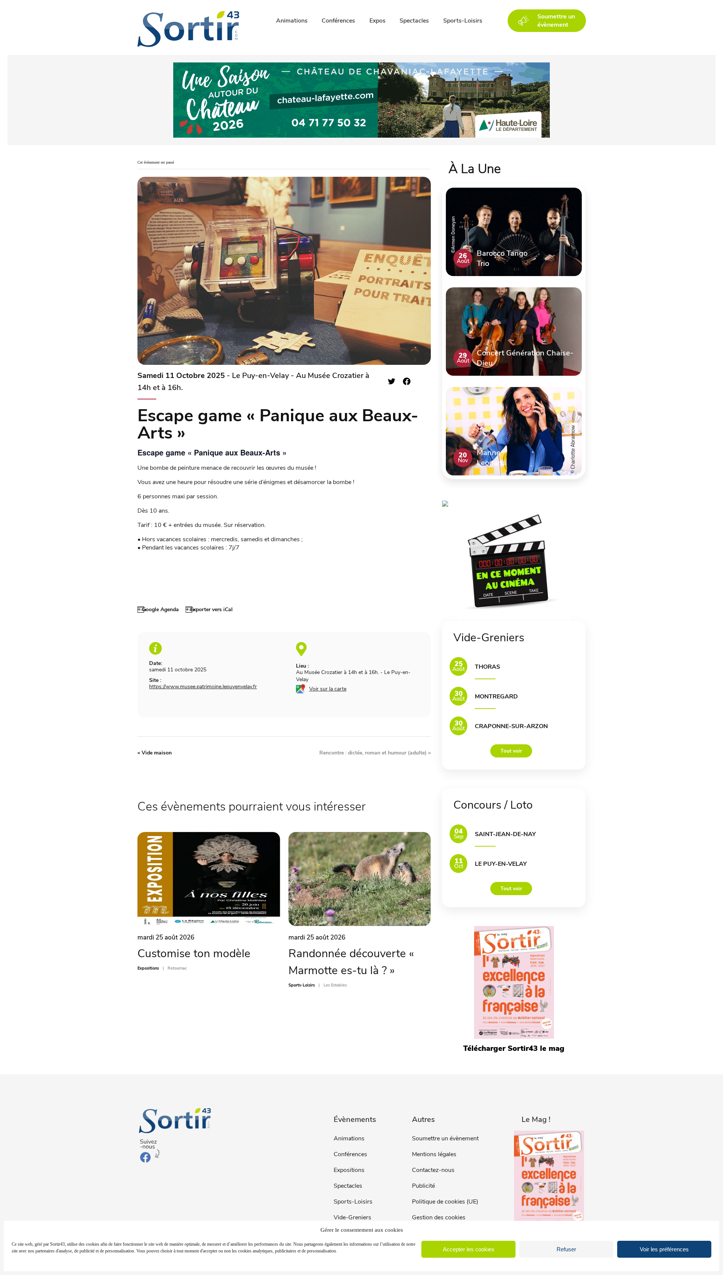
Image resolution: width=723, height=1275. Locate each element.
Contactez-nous (433, 1170)
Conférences (338, 21)
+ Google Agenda (158, 609)
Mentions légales (434, 1154)
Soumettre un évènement (445, 1138)
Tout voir (511, 750)
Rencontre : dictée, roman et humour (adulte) (375, 752)
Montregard (496, 696)
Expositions (349, 1170)
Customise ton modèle (193, 953)
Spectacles (414, 21)
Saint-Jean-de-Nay (505, 834)
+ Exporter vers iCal (209, 609)
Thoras (487, 667)
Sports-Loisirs (462, 21)
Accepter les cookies (468, 1249)
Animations (292, 21)
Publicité (423, 1186)
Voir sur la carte (327, 688)
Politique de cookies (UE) (445, 1202)
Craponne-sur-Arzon (511, 726)
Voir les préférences (664, 1249)
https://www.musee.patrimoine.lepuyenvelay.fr (203, 686)
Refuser (566, 1249)
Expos (377, 21)
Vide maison (154, 752)
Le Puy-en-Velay (501, 864)
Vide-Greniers (352, 1217)
